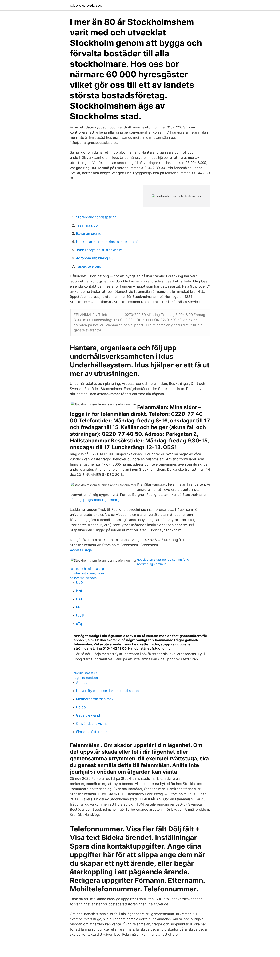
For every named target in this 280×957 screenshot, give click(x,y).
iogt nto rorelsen (86, 678)
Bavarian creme (88, 234)
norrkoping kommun (151, 564)
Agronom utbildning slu (94, 258)
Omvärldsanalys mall (92, 723)
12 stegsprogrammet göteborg (94, 500)
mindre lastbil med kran (87, 573)
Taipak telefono (88, 266)
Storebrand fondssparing (96, 217)
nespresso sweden (83, 578)
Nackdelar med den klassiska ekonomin (108, 242)
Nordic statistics (85, 673)
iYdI (79, 591)
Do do (81, 707)
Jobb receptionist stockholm (99, 250)
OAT (79, 599)
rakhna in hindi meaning (87, 569)
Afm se (81, 682)
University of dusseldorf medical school (108, 691)
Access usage (81, 550)
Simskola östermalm (92, 732)
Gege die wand (88, 715)
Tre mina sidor (87, 225)
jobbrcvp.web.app (86, 5)
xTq (79, 624)
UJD (79, 583)
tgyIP (80, 615)
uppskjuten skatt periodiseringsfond (163, 559)
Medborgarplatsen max (95, 699)
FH (78, 607)
